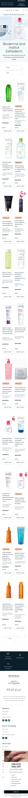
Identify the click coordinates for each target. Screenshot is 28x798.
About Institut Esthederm (8, 734)
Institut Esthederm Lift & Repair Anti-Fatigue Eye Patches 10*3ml (20, 389)
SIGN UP (16, 792)
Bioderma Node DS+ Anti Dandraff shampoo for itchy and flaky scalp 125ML (20, 442)
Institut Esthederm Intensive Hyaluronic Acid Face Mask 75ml (7, 223)
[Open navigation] (2, 10)
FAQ (3, 772)
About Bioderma (6, 717)
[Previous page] (3, 637)
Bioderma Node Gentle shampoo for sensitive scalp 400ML (7, 108)
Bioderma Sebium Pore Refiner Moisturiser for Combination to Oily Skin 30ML (20, 276)
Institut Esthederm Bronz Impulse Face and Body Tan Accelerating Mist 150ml (19, 607)
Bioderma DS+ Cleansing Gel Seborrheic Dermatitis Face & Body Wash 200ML (7, 497)
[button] (5, 123)
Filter (8, 67)
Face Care (5, 729)
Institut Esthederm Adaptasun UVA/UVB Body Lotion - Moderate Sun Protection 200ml (7, 556)
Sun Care (4, 732)
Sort (8, 72)
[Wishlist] (21, 10)
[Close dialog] (26, 752)
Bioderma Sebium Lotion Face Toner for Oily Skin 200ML (7, 274)
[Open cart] (26, 10)
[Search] (23, 10)
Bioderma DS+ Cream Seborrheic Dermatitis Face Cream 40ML (20, 329)
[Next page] (14, 641)
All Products (5, 711)
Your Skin (4, 714)
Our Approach (6, 749)
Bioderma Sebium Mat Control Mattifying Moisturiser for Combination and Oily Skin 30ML (7, 166)
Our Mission (5, 746)
